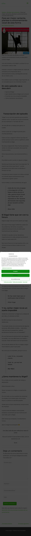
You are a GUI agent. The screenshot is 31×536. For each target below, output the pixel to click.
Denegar (15, 275)
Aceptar (15, 271)
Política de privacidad (17, 282)
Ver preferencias (15, 279)
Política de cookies (8, 282)
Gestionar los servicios (7, 268)
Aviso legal (25, 282)
